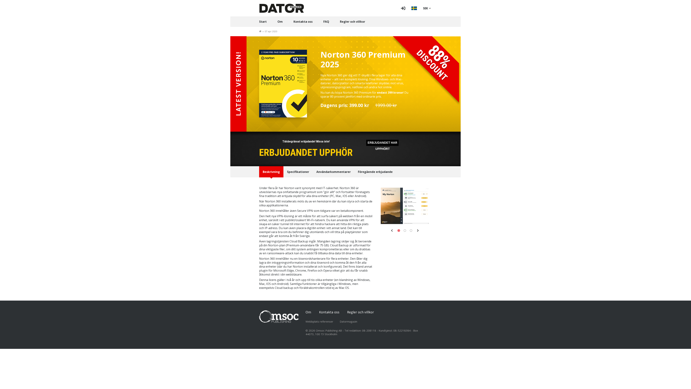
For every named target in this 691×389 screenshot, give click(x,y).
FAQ (326, 22)
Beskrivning (271, 172)
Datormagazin (348, 321)
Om (280, 22)
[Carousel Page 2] (405, 230)
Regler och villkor (352, 22)
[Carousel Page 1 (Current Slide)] (399, 230)
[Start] (260, 31)
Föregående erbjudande (375, 172)
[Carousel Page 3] (411, 230)
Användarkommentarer (333, 172)
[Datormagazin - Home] (281, 8)
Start (263, 22)
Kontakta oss (303, 22)
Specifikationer (298, 172)
